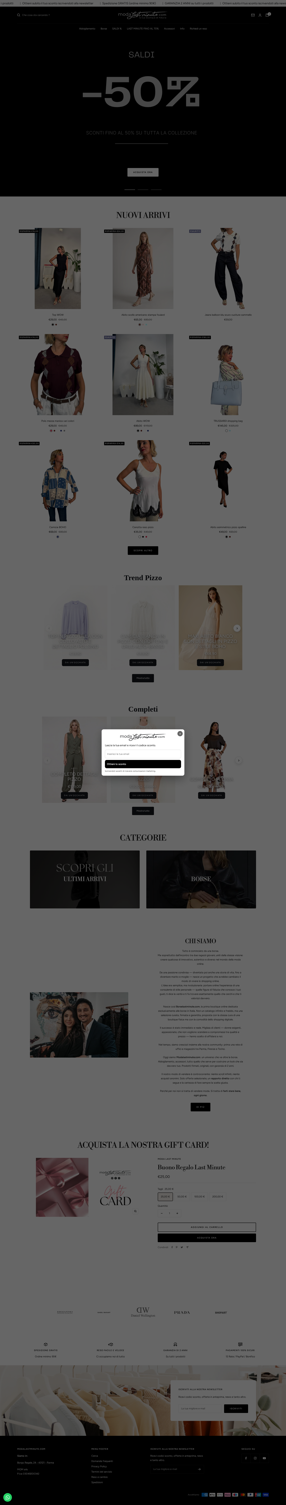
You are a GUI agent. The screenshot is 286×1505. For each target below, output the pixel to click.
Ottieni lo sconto (116, 764)
